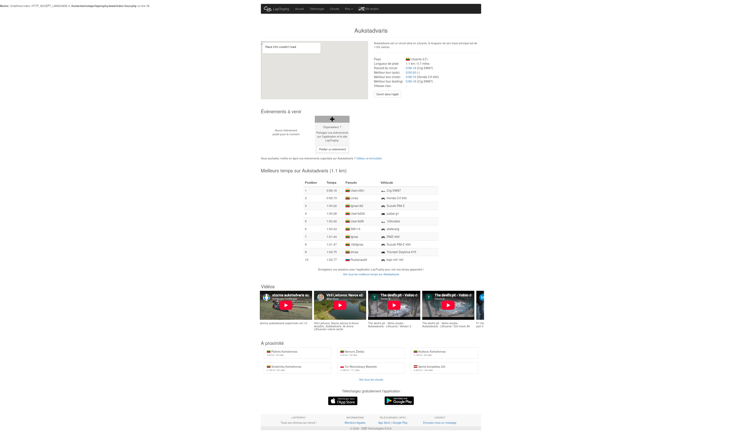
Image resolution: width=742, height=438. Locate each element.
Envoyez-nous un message (439, 422)
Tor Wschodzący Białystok (358, 368)
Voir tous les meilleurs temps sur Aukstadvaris (371, 274)
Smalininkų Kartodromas (284, 368)
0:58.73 (411, 77)
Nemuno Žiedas (352, 353)
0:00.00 (411, 72)
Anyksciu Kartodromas (430, 353)
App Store (384, 422)
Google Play (400, 422)
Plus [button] (348, 9)
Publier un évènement (332, 149)
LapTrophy (281, 8)
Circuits (334, 9)
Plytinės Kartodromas (282, 353)
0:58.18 (411, 68)
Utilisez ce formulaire (369, 158)
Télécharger (317, 9)
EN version (372, 9)
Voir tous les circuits (371, 379)
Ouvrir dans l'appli (387, 94)
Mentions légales (355, 422)
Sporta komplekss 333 (429, 368)
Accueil (299, 9)
